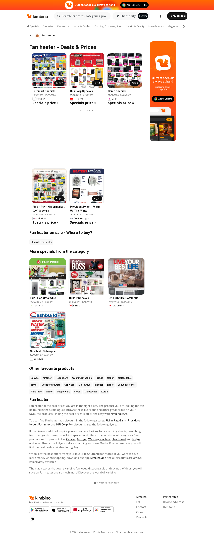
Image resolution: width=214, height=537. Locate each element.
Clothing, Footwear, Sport (108, 26)
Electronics (63, 26)
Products (141, 517)
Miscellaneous (156, 26)
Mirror (49, 391)
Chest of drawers (50, 384)
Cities (139, 512)
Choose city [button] (128, 16)
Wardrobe (36, 391)
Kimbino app (98, 458)
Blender (98, 384)
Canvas (35, 378)
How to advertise (173, 502)
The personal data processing (130, 532)
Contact (141, 507)
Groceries (48, 26)
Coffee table (125, 378)
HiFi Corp (62, 424)
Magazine (173, 26)
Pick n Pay (111, 420)
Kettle (104, 391)
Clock (77, 391)
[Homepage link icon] (95, 482)
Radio (110, 384)
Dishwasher (90, 391)
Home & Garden (81, 26)
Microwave (84, 384)
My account (179, 16)
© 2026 (80, 532)
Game (123, 420)
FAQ (138, 502)
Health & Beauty (135, 26)
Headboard (62, 378)
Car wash (69, 384)
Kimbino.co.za (119, 414)
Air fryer (47, 378)
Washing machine (82, 378)
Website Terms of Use (103, 532)
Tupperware (63, 391)
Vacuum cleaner (127, 384)
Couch (110, 378)
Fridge (99, 378)
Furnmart (44, 424)
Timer (34, 384)
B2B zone (169, 507)
